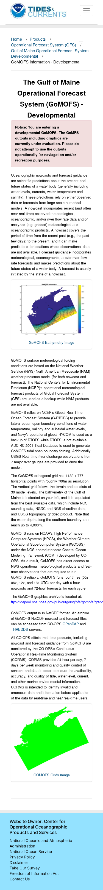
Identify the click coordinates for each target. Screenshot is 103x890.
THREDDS (19, 629)
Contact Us (20, 879)
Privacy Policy (22, 857)
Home (16, 39)
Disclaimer (19, 862)
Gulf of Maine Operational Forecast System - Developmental (51, 53)
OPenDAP (71, 623)
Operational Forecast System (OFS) (43, 45)
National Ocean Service (31, 851)
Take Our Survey (25, 868)
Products (38, 39)
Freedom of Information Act (34, 873)
